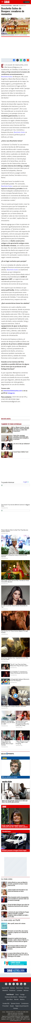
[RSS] (21, 984)
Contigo (22, 994)
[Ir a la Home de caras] (6, 2)
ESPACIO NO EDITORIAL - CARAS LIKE (9, 5)
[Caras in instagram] (6, 984)
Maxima (22, 999)
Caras (17, 994)
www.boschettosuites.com (12, 391)
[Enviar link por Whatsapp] (21, 60)
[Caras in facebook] (10, 984)
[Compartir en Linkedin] (24, 60)
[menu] (2, 2)
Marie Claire (19, 988)
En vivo (27, 2)
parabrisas (15, 832)
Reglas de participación (22, 1006)
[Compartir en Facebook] (14, 60)
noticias (15, 758)
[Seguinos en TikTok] (17, 984)
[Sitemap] (25, 984)
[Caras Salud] (15, 965)
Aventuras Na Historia (11, 997)
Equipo (12, 1006)
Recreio (16, 999)
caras (15, 807)
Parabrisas (12, 990)
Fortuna (27, 988)
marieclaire (15, 782)
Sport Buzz (10, 999)
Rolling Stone (22, 997)
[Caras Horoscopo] (15, 972)
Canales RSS (6, 1003)
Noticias (12, 988)
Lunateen (19, 990)
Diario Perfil (5, 988)
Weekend (5, 990)
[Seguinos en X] (13, 984)
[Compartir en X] (17, 60)
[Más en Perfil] (10, 754)
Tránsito (15, 1008)
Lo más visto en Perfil (10, 920)
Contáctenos (25, 1003)
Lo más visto (6, 879)
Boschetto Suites (6, 77)
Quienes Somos (15, 1003)
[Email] (28, 60)
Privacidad (5, 1006)
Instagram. (11, 393)
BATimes (26, 990)
